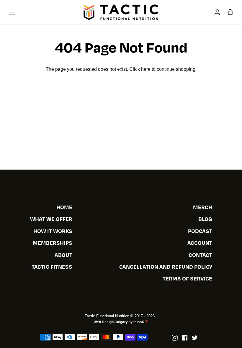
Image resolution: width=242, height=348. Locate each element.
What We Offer (51, 218)
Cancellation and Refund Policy (165, 266)
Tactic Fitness (52, 266)
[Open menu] (12, 12)
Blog (205, 218)
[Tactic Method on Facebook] (185, 338)
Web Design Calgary (111, 322)
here (146, 69)
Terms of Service (187, 278)
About (63, 254)
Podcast (200, 230)
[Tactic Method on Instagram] (175, 338)
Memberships (52, 242)
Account (199, 242)
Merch (202, 207)
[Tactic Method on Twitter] (195, 338)
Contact (200, 254)
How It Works (52, 230)
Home (64, 207)
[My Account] (217, 12)
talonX (139, 322)
